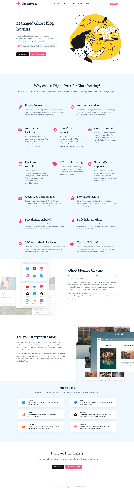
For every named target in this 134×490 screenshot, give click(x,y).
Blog (87, 4)
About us (91, 487)
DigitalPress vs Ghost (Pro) (74, 487)
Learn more (23, 54)
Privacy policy (55, 487)
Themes (72, 4)
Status (63, 487)
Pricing (65, 4)
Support (80, 4)
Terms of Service (45, 487)
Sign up (113, 4)
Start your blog (38, 54)
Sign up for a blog (74, 467)
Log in (107, 4)
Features (57, 4)
